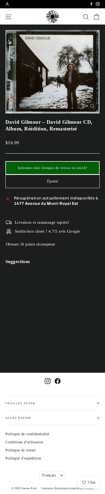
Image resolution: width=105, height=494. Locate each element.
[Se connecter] (7, 4)
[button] (52, 168)
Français (49, 475)
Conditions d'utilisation (24, 442)
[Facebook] (91, 4)
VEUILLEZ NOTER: (21, 403)
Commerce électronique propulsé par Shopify (67, 488)
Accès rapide (18, 417)
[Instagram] (98, 4)
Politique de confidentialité (27, 434)
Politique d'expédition (23, 458)
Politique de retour (20, 450)
